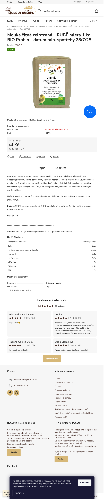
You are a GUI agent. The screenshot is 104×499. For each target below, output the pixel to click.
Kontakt (58, 386)
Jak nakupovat (61, 405)
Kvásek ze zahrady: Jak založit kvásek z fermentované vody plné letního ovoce (24, 434)
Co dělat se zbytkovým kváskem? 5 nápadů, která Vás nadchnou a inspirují (74, 442)
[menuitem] (10, 20)
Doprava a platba (62, 390)
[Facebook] (10, 393)
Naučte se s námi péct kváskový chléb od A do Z (75, 447)
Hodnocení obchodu (52, 300)
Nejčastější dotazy (63, 397)
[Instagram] (16, 393)
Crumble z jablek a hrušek (19, 430)
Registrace (90, 2)
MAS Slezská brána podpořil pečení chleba (74, 413)
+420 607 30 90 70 (23, 385)
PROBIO (18, 45)
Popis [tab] (41, 168)
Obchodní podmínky (25, 2)
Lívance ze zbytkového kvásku (20, 444)
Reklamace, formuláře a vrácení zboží (71, 409)
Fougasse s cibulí (15, 447)
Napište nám (60, 401)
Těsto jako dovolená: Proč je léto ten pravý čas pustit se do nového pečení (28, 440)
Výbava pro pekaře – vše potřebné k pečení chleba (74, 453)
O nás (9, 2)
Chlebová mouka (53, 283)
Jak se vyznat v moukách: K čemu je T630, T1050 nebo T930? (73, 436)
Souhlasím (85, 482)
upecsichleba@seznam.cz (25, 379)
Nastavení (19, 493)
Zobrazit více (52, 358)
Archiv (14, 452)
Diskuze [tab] (60, 168)
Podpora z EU (61, 417)
